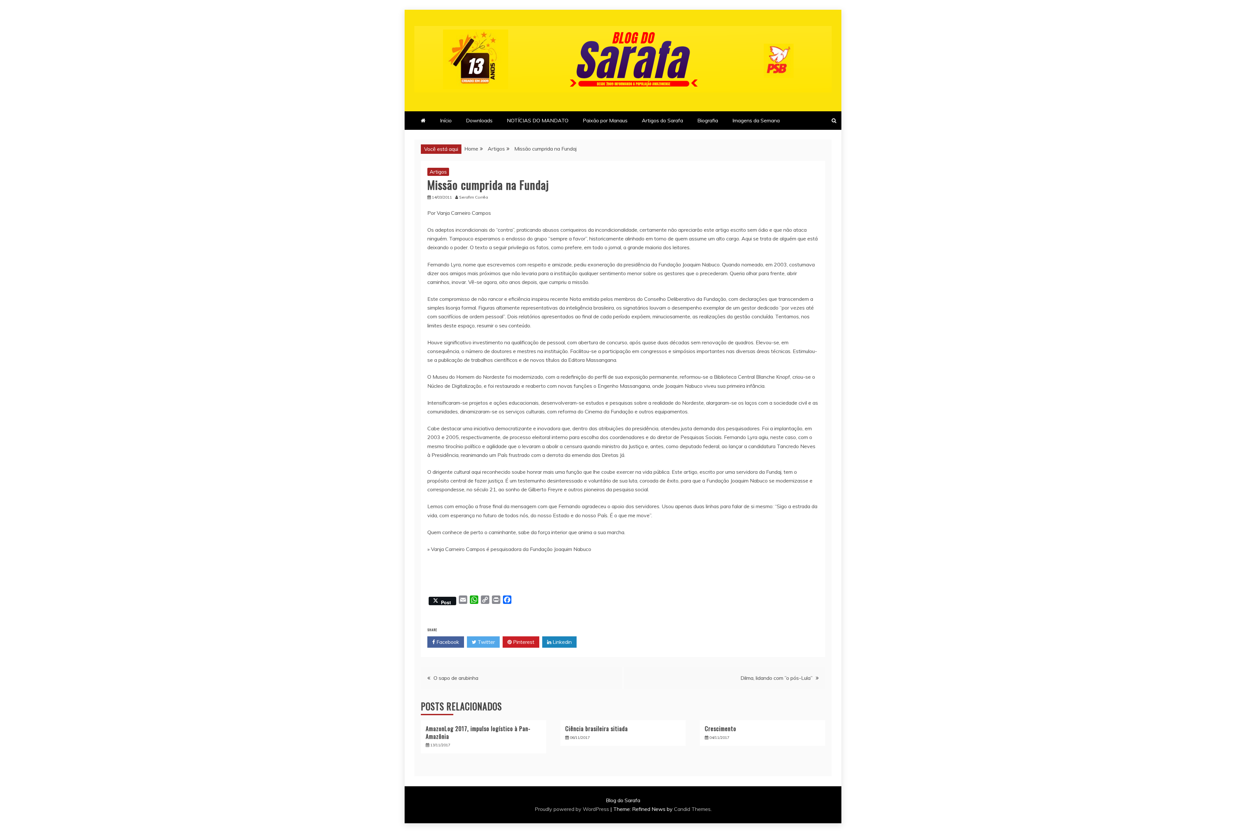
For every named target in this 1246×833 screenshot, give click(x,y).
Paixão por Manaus (605, 120)
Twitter (485, 642)
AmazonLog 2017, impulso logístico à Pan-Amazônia (478, 732)
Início (446, 120)
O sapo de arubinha (456, 678)
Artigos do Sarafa (662, 120)
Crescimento (720, 728)
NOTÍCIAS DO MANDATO (537, 120)
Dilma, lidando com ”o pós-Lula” (776, 678)
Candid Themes (692, 809)
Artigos (438, 171)
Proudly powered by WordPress (572, 809)
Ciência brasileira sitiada (596, 728)
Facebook (447, 642)
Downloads (479, 120)
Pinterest (523, 642)
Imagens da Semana (756, 120)
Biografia (707, 120)
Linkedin (561, 642)
